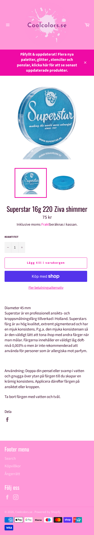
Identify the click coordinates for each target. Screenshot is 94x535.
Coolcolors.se (24, 512)
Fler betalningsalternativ (46, 288)
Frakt (45, 224)
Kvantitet (11, 237)
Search (10, 458)
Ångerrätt (12, 474)
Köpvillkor (13, 466)
